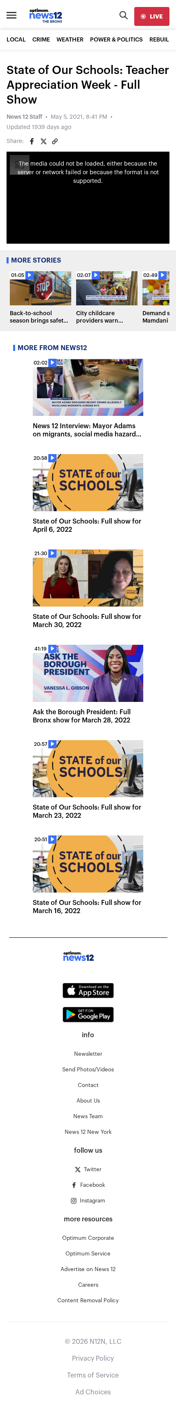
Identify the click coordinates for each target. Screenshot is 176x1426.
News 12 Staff (24, 117)
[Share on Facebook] (32, 141)
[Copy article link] (55, 141)
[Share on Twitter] (43, 141)
